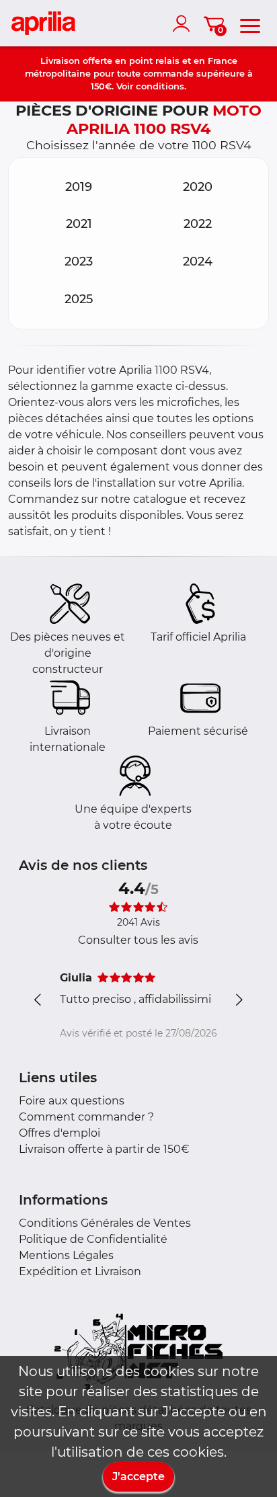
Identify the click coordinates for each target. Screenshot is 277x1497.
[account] (184, 23)
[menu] (250, 23)
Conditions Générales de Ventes (105, 1223)
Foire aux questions (71, 1100)
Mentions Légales (66, 1255)
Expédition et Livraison (80, 1271)
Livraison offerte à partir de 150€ (104, 1149)
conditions (160, 86)
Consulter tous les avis (138, 940)
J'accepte (138, 1476)
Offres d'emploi (59, 1133)
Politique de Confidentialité (93, 1239)
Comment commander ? (86, 1116)
